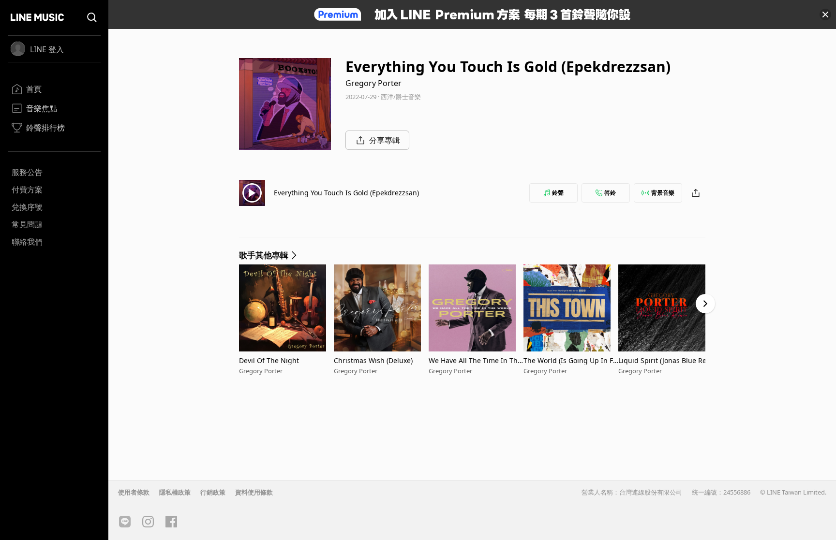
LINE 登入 (47, 49)
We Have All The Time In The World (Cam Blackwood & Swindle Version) (475, 360)
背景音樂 (662, 193)
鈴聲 (558, 193)
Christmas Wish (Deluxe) (373, 360)
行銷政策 (212, 492)
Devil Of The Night (269, 360)
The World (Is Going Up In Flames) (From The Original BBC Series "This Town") (569, 360)
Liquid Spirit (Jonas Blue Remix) (665, 360)
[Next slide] (705, 303)
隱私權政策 (175, 492)
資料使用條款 (254, 492)
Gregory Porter (373, 83)
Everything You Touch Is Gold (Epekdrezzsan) (346, 192)
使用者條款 (133, 492)
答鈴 (610, 193)
